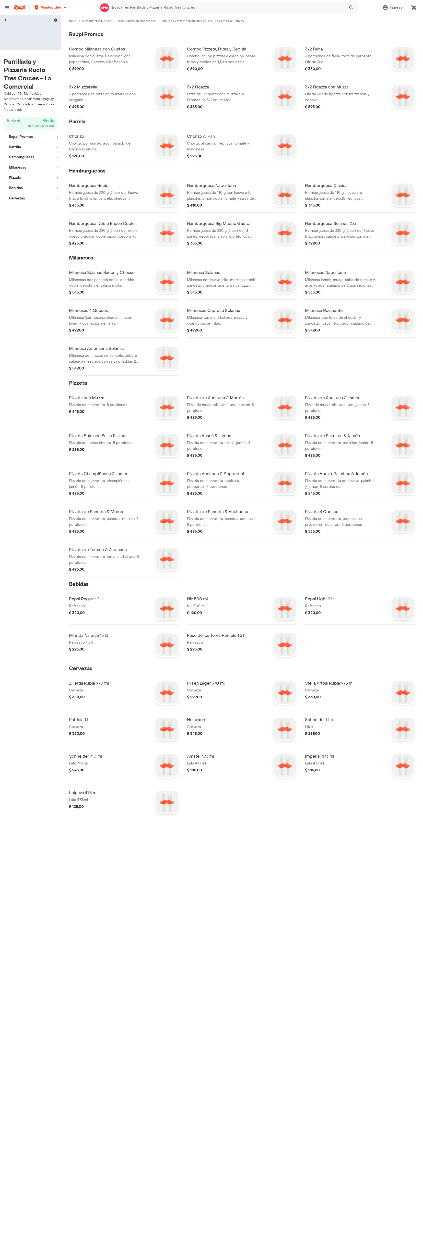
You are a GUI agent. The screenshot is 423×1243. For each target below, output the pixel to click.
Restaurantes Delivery (97, 21)
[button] (51, 7)
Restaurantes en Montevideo (136, 21)
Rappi (73, 21)
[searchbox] (227, 7)
